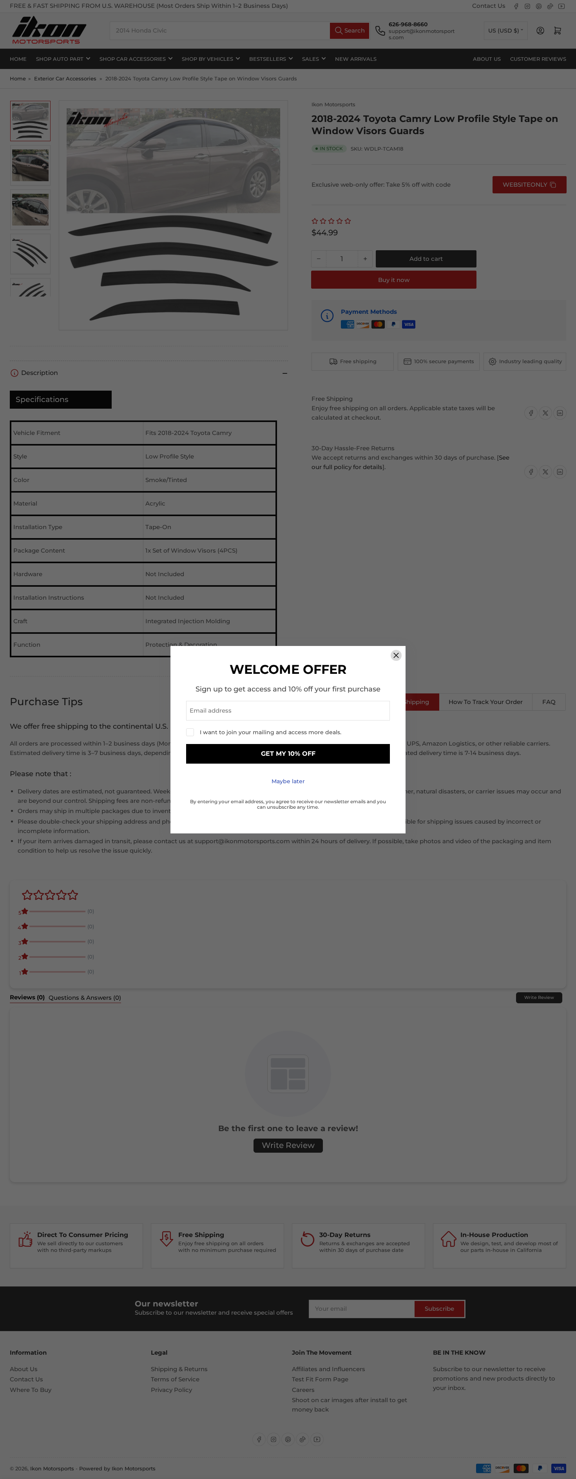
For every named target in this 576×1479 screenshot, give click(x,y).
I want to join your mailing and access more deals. (270, 732)
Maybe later (288, 781)
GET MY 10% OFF (288, 753)
